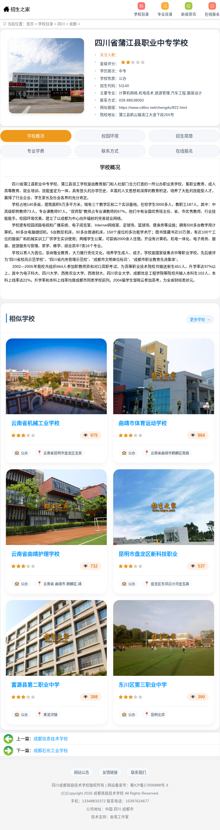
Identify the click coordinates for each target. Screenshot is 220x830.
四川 (61, 24)
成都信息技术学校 (51, 739)
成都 (73, 24)
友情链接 (110, 772)
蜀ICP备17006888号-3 (149, 785)
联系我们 (138, 772)
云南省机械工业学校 (35, 423)
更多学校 (197, 319)
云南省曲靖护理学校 (35, 554)
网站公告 (81, 772)
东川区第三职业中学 (143, 685)
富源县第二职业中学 (35, 685)
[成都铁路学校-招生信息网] (16, 9)
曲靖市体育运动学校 (143, 423)
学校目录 (45, 24)
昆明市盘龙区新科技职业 (148, 554)
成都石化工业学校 (51, 750)
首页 (30, 24)
